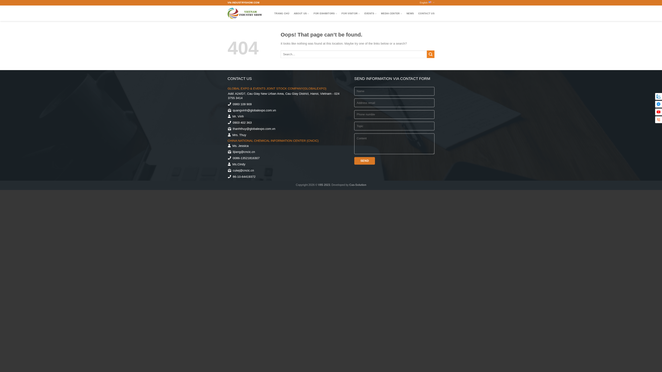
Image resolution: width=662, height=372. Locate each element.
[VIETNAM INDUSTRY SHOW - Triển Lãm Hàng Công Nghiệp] (245, 13)
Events (369, 13)
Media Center (390, 13)
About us (300, 13)
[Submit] (430, 54)
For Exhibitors (324, 13)
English (424, 2)
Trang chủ (281, 13)
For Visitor (350, 13)
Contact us (426, 13)
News (410, 13)
